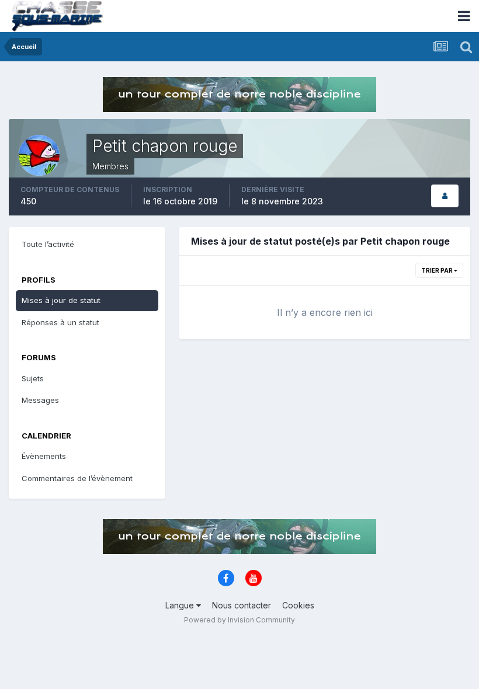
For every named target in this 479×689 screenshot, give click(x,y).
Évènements (44, 456)
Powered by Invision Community (239, 619)
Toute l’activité (48, 244)
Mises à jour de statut (61, 300)
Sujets (33, 378)
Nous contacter (241, 605)
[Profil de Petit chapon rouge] (445, 196)
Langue (180, 605)
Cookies (298, 605)
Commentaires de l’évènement (77, 478)
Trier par (437, 270)
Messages (40, 400)
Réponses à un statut (60, 322)
